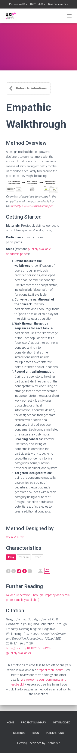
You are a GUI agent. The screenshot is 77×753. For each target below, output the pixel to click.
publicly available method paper (31, 206)
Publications (55, 733)
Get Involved (61, 722)
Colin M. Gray (15, 537)
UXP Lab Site (37, 4)
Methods (19, 733)
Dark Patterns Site (58, 4)
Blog (36, 733)
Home (10, 722)
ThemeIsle (53, 743)
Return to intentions (31, 88)
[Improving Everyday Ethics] (11, 16)
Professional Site (18, 4)
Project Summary (33, 722)
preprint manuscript (50, 670)
